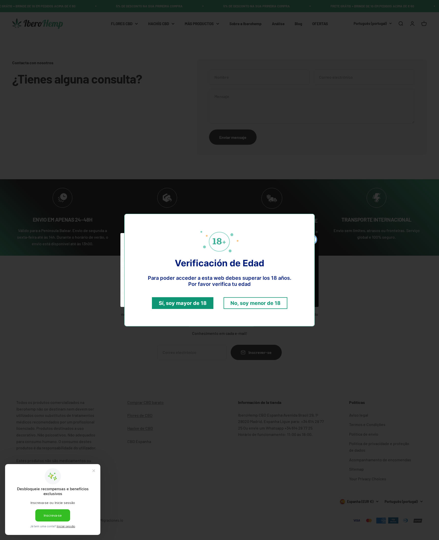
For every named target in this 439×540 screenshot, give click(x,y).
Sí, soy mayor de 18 (183, 303)
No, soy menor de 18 (255, 303)
